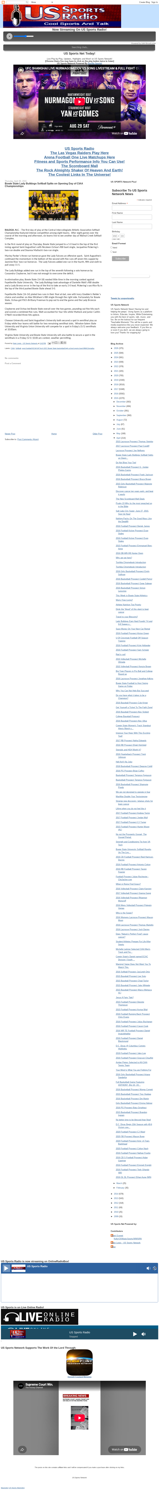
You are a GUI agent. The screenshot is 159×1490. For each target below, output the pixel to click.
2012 (116, 1203)
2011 (116, 1207)
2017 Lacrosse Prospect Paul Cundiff (132, 446)
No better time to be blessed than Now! (133, 1120)
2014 (116, 1194)
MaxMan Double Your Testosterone (131, 796)
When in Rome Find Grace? (128, 884)
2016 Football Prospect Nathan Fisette (133, 1153)
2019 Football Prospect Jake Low (131, 1053)
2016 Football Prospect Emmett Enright (133, 1165)
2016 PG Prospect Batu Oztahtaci (131, 1107)
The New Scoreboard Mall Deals (130, 499)
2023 (116, 362)
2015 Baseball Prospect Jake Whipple (133, 985)
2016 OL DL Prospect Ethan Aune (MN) (133, 1177)
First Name (117, 213)
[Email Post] (49, 343)
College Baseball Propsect (128, 716)
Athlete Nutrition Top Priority (128, 605)
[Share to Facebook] (62, 342)
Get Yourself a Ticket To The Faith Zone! (134, 707)
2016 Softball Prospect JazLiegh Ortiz (133, 972)
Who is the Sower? (124, 913)
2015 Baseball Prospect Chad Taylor (132, 981)
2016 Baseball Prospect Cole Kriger (132, 703)
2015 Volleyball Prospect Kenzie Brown (133, 666)
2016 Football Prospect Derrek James (133, 526)
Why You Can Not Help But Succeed (132, 691)
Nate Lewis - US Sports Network (126, 1243)
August (119, 420)
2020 (116, 375)
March (119, 1183)
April (118, 438)
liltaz (113, 1247)
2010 (116, 1212)
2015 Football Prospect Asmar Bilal (132, 1009)
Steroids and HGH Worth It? (128, 750)
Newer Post (10, 434)
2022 (116, 366)
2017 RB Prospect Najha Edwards (131, 740)
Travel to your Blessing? (127, 617)
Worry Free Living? (124, 600)
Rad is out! (121, 654)
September (121, 415)
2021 (116, 371)
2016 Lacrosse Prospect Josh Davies (133, 929)
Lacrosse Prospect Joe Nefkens (130, 450)
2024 (116, 357)
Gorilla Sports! (95, 63)
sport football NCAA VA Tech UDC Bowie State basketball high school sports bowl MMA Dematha (58, 348)
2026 (116, 348)
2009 (116, 1216)
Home (54, 434)
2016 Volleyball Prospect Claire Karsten (133, 889)
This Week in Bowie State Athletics (132, 595)
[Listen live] (6, 1268)
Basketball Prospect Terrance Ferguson (133, 775)
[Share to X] (59, 342)
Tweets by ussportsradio (122, 298)
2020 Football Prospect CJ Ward (130, 1132)
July (118, 424)
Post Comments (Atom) (28, 439)
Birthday (116, 231)
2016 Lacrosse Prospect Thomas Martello (134, 925)
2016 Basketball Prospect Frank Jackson (134, 475)
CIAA (13, 348)
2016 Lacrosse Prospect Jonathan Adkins (134, 678)
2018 (116, 384)
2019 (116, 380)
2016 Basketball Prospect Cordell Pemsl (134, 579)
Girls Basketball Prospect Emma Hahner (134, 1103)
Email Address (120, 203)
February (120, 1188)
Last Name (117, 222)
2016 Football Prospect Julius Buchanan (134, 1022)
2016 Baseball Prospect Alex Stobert (132, 712)
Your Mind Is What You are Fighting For (133, 1070)
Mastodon (4, 1488)
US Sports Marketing (17, 1488)
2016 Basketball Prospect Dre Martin (132, 1099)
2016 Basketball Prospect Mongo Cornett (134, 1089)
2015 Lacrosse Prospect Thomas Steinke (134, 441)
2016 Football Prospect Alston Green (132, 633)
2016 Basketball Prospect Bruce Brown (133, 479)
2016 (116, 393)
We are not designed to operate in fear (133, 792)
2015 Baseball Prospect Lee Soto (131, 976)
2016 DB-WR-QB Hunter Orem (129, 553)
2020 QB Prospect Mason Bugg (130, 1136)
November (121, 406)
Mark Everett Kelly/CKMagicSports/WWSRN (126, 1237)
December (121, 402)
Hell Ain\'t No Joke (124, 762)
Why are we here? (124, 558)
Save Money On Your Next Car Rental (133, 629)
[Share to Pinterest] (64, 342)
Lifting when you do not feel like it (131, 808)
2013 (116, 1198)
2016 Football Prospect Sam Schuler (132, 650)
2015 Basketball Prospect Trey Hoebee (133, 1094)
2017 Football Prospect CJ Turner (131, 822)
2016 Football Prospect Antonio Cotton (133, 864)
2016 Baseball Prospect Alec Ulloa (131, 721)
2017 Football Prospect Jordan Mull (132, 817)
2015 (116, 398)
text (114, 252)
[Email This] (53, 342)
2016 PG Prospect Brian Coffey (130, 771)
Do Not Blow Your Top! (126, 462)
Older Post (97, 434)
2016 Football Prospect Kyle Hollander (133, 645)
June (118, 429)
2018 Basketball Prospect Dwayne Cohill (134, 766)
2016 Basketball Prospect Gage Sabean (134, 583)
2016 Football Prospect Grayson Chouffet (134, 1058)
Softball (18, 348)
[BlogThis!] (56, 342)
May (118, 433)
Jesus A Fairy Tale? (125, 997)
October (120, 411)
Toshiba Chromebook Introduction (131, 562)
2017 (116, 389)
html (115, 247)
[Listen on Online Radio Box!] (154, 1268)
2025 (116, 353)
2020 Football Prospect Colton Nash (132, 1148)
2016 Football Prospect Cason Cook (132, 1026)
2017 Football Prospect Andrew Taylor (133, 813)
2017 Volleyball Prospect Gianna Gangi (133, 893)
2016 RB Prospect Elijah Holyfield (131, 745)
